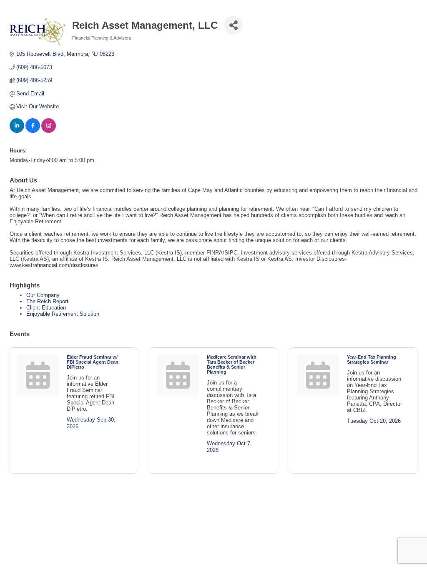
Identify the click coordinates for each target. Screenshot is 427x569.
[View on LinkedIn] (17, 131)
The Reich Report (47, 301)
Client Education (46, 307)
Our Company (43, 295)
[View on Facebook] (32, 131)
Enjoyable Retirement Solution (62, 314)
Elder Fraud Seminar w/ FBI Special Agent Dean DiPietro (92, 361)
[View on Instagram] (48, 131)
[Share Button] (233, 25)
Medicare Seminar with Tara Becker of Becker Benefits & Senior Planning (231, 364)
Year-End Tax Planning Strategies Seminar (371, 359)
